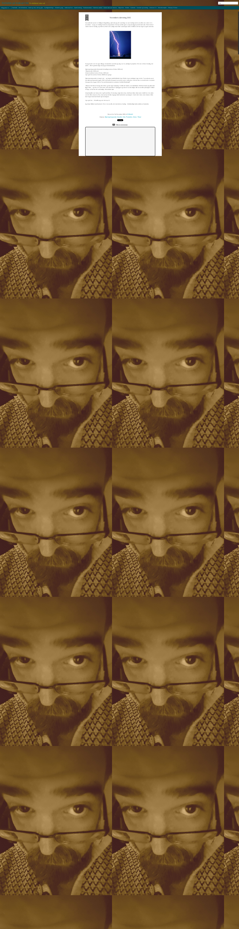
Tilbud (139, 117)
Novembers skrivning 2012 (120, 18)
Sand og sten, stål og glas (35, 7)
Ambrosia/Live (69, 7)
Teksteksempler (162, 7)
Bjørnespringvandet (111, 117)
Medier (127, 7)
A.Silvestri (130, 114)
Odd (124, 117)
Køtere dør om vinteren (110, 7)
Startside (14, 7)
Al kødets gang (59, 7)
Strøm (135, 117)
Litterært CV (153, 7)
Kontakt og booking (142, 7)
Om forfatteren (23, 7)
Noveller (119, 117)
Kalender (133, 7)
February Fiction (172, 7)
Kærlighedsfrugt (48, 7)
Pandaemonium (87, 7)
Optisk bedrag (78, 7)
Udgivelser (121, 7)
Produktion (129, 117)
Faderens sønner (97, 7)
